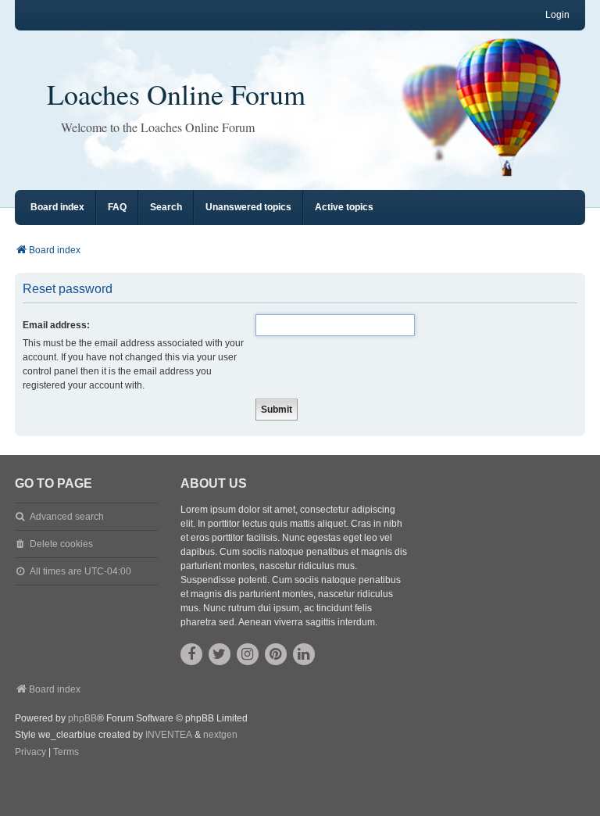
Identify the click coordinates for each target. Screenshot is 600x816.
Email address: (56, 325)
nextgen (220, 734)
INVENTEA (168, 734)
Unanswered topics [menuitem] (248, 207)
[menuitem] (30, 752)
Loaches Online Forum (176, 94)
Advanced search (67, 516)
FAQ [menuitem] (117, 207)
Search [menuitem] (166, 207)
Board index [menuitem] (57, 207)
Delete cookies (61, 544)
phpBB (82, 718)
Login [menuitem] (557, 14)
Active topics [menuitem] (344, 207)
